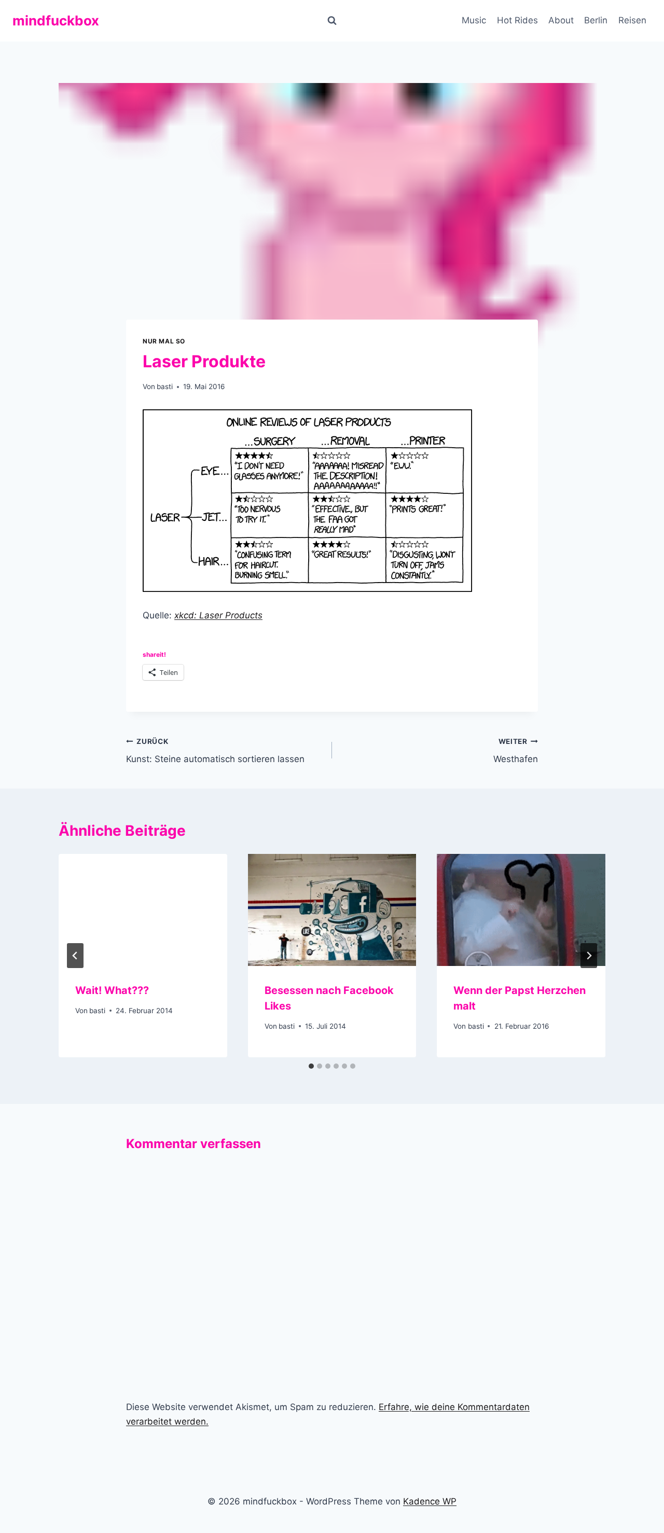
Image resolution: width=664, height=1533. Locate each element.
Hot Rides (517, 20)
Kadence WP (430, 1501)
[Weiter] (588, 955)
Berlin (595, 20)
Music (474, 20)
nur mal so (164, 341)
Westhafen (515, 751)
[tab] (311, 1066)
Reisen (632, 20)
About (561, 20)
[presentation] (143, 910)
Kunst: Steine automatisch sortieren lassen (215, 751)
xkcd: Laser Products (218, 615)
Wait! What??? (112, 990)
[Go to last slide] (75, 955)
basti (165, 386)
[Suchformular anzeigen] (332, 20)
